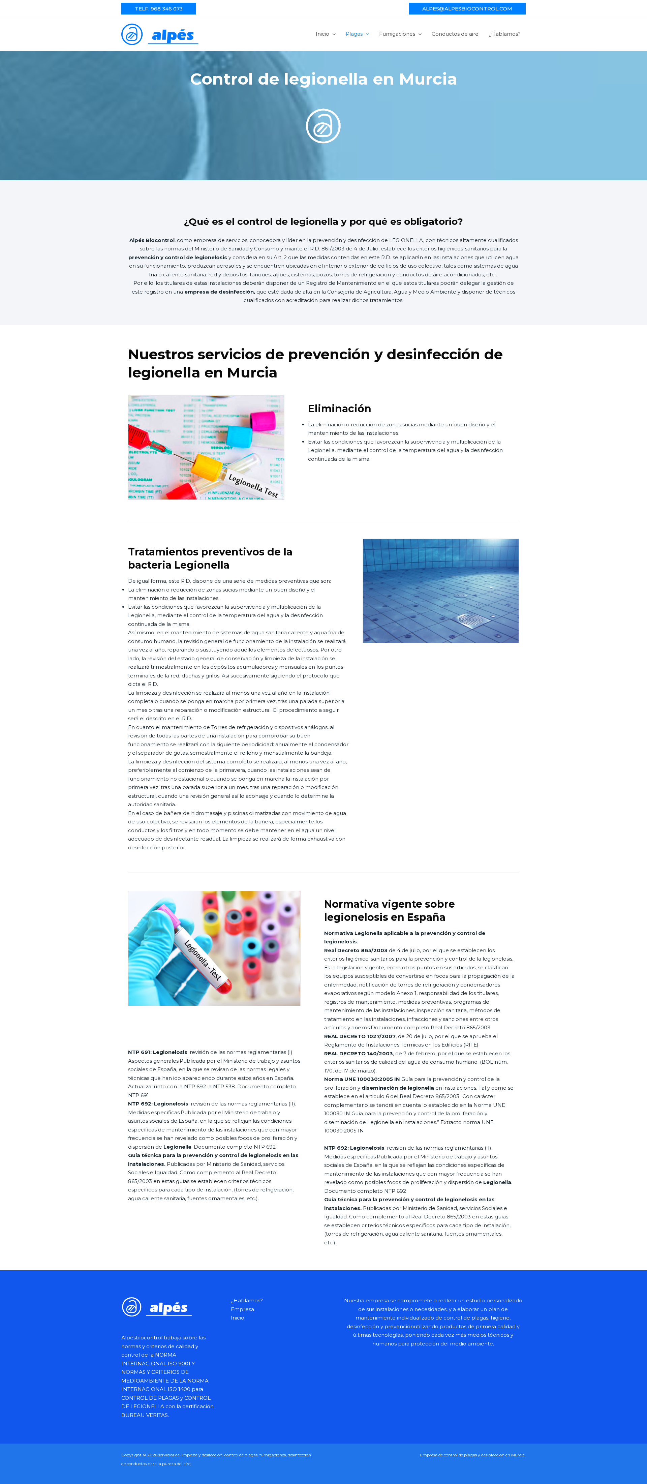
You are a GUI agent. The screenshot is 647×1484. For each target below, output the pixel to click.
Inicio (322, 34)
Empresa (242, 1309)
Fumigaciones (397, 34)
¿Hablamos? (505, 34)
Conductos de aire (455, 34)
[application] (332, 34)
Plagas (354, 34)
